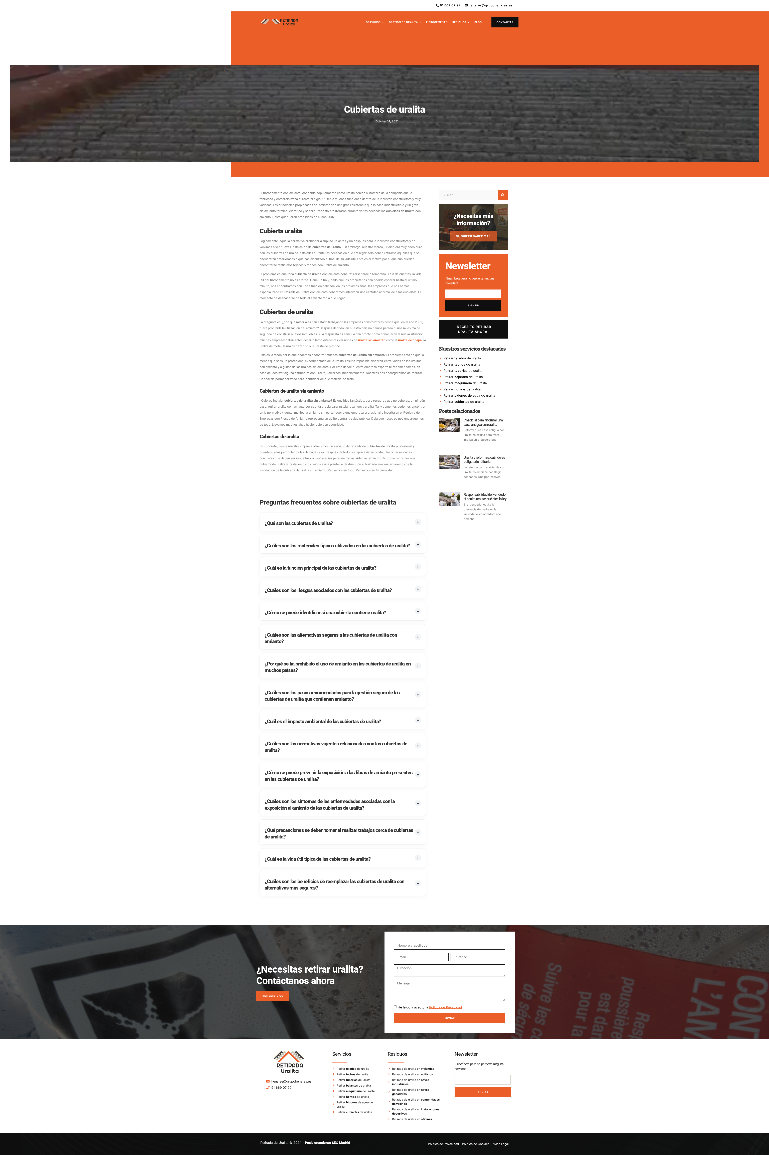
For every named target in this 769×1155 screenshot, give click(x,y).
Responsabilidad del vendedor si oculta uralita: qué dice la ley (485, 496)
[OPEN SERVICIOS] (383, 22)
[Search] (503, 195)
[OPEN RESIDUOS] (468, 22)
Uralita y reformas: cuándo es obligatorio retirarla (484, 459)
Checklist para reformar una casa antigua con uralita (483, 422)
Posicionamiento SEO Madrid (327, 1143)
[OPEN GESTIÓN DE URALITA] (420, 22)
